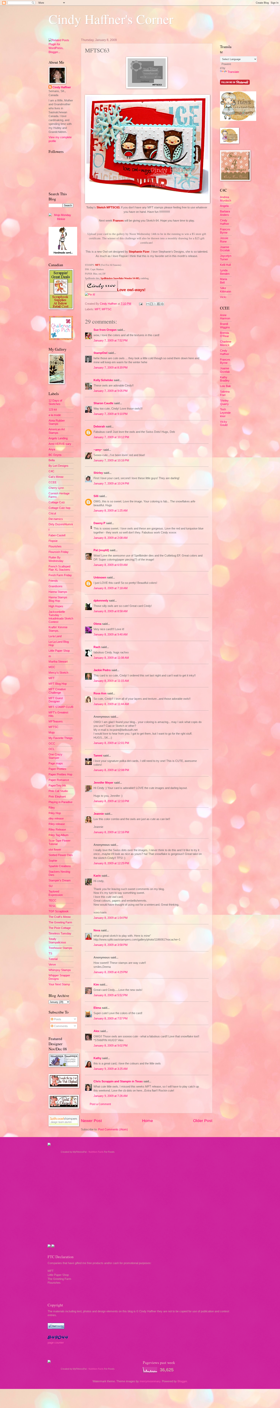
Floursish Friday (59, 551)
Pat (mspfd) (101, 550)
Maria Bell (223, 281)
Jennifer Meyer (103, 782)
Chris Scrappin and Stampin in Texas (118, 1081)
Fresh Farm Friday (60, 575)
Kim (96, 984)
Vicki (223, 297)
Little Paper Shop (59, 650)
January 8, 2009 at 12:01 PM (111, 743)
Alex (96, 1031)
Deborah (99, 426)
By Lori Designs (58, 465)
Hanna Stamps (58, 591)
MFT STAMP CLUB (61, 706)
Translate (233, 71)
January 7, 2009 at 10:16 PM (111, 460)
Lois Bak (225, 386)
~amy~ (98, 449)
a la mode (55, 415)
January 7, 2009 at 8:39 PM (111, 367)
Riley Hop (55, 813)
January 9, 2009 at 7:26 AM (111, 1095)
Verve (52, 964)
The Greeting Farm (60, 922)
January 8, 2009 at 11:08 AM (111, 657)
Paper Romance (59, 780)
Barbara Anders (225, 213)
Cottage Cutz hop (59, 507)
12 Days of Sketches (55, 402)
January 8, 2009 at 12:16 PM (111, 832)
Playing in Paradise (60, 802)
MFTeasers (56, 721)
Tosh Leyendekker (225, 413)
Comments (60, 1026)
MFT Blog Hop (58, 683)
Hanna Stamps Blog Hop (58, 599)
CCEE (53, 482)
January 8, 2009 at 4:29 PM (111, 972)
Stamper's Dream (60, 880)
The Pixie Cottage (60, 927)
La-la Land (55, 636)
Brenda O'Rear (224, 334)
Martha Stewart (58, 661)
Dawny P (99, 523)
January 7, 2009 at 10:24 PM (111, 483)
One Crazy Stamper (55, 756)
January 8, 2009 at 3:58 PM (111, 944)
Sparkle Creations (60, 866)
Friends (53, 580)
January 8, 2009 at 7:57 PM (111, 1018)
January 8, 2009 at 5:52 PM (111, 995)
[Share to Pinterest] (162, 304)
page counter (56, 1342)
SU (51, 886)
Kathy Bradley (225, 379)
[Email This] (148, 304)
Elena (97, 1007)
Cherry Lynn (56, 487)
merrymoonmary (150, 1381)
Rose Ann (100, 693)
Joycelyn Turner (225, 257)
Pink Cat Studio (58, 791)
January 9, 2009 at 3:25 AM (111, 1068)
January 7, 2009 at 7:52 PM (111, 340)
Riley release (57, 824)
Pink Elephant (57, 796)
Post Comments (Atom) (113, 1129)
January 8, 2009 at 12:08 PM (111, 770)
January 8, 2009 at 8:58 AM (111, 611)
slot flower (55, 849)
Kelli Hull (225, 264)
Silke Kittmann (225, 290)
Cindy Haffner (109, 303)
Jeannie (99, 813)
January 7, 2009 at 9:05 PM (111, 390)
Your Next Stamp (59, 984)
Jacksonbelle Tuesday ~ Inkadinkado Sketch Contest (61, 616)
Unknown (100, 577)
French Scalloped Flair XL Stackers (59, 568)
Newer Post (91, 1120)
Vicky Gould (223, 423)
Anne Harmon (225, 317)
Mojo (52, 732)
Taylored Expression (56, 893)
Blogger (182, 1381)
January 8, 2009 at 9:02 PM (111, 1045)
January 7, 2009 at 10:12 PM (111, 437)
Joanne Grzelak (225, 249)
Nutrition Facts (96, 1152)
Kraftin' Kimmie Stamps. (58, 629)
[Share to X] (155, 304)
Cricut (52, 513)
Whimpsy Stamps (60, 970)
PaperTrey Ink (57, 785)
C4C (51, 471)
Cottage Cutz (57, 502)
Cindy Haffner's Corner (111, 19)
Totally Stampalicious (57, 940)
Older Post (202, 1120)
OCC (52, 743)
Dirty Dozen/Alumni (61, 524)
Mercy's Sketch (58, 672)
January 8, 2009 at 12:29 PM (111, 863)
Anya (52, 449)
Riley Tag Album (59, 835)
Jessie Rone (224, 240)
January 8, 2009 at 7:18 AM (111, 588)
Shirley (98, 472)
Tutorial (53, 959)
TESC (52, 906)
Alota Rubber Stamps (57, 422)
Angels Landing (58, 438)
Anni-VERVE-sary (60, 443)
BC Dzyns (55, 454)
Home (147, 1120)
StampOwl (100, 352)
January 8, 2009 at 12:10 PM (111, 801)
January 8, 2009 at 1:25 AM (111, 510)
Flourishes (55, 546)
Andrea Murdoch (225, 199)
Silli (96, 496)
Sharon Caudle (103, 403)
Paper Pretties (57, 768)
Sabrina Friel (225, 393)
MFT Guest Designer (56, 700)
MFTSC (107, 309)
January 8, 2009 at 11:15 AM (111, 680)
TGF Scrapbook (59, 911)
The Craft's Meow (60, 916)
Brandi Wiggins (225, 325)
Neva (97, 930)
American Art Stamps (57, 431)
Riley (52, 807)
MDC (52, 667)
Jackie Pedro (102, 670)
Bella (52, 460)
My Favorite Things (61, 738)
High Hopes (56, 606)
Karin (97, 875)
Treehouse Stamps (60, 947)
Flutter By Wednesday (56, 559)
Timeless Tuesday (60, 933)
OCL (51, 749)
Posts (57, 1019)
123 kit (53, 409)
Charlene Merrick (225, 343)
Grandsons (55, 586)
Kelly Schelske (103, 380)
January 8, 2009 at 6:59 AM (111, 564)
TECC (52, 900)
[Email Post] (140, 303)
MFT (97, 309)
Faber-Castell (57, 535)
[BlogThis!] (151, 304)
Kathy (97, 1058)
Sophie (53, 860)
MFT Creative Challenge (57, 691)
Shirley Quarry (224, 402)
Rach (97, 647)
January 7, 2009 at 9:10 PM (111, 413)
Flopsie (53, 540)
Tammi (98, 755)
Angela (224, 205)
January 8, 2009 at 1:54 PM (111, 917)
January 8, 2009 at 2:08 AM (111, 537)
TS (50, 953)
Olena (97, 623)
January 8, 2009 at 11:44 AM (111, 704)
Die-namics (56, 518)
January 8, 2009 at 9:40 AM (111, 634)
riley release (56, 818)
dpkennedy (101, 600)
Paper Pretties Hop (60, 774)
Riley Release (57, 829)
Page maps (56, 763)
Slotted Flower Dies (61, 855)
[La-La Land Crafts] (238, 119)
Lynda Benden (225, 272)
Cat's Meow (56, 476)
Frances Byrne (225, 231)
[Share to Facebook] (159, 304)
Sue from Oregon (105, 329)
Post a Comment (100, 1104)
